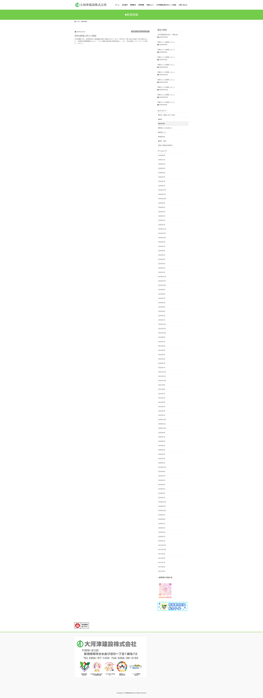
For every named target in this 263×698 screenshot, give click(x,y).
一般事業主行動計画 (164, 577)
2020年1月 (161, 463)
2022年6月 (161, 346)
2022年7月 (161, 341)
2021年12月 (162, 372)
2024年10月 (162, 237)
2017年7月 (161, 562)
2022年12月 (162, 324)
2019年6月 (161, 480)
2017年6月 (161, 567)
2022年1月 (161, 367)
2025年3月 (161, 216)
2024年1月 (161, 272)
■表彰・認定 (162, 141)
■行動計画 (161, 136)
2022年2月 (161, 363)
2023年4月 (161, 311)
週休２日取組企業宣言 (165, 145)
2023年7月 (161, 298)
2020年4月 (161, 450)
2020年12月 (162, 419)
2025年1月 (161, 224)
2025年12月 (162, 190)
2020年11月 (162, 424)
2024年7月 (161, 246)
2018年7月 (161, 523)
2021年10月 (162, 380)
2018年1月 (161, 541)
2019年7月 (161, 476)
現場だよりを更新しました (166, 42)
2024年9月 (161, 242)
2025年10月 (162, 198)
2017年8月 (161, 558)
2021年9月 (161, 385)
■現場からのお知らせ (165, 128)
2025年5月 (161, 207)
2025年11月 (162, 194)
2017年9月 (161, 554)
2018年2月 (161, 536)
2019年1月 (161, 497)
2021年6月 (161, 398)
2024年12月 (162, 229)
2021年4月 (161, 406)
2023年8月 (161, 294)
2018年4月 (161, 528)
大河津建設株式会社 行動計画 (167, 34)
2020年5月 (161, 445)
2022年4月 (161, 354)
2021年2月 (161, 415)
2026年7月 (161, 160)
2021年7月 (161, 393)
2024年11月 (162, 233)
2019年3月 (161, 493)
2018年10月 (162, 510)
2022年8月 (161, 337)
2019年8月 (161, 471)
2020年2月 (161, 458)
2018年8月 (161, 519)
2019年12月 (162, 467)
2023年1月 (161, 320)
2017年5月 (161, 571)
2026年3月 (161, 177)
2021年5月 (161, 402)
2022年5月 (161, 350)
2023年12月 (162, 276)
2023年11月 (162, 281)
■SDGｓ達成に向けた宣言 (140, 31)
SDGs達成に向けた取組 (85, 36)
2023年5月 (161, 307)
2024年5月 (161, 255)
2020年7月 (161, 437)
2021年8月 (161, 389)
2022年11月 (162, 328)
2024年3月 (161, 263)
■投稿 (160, 119)
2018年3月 (161, 532)
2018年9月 (161, 515)
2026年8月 (161, 155)
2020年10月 (162, 428)
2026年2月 (161, 181)
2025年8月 (161, 203)
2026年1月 (161, 185)
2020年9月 (161, 432)
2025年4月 (161, 211)
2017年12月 (162, 545)
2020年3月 (161, 454)
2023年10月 (162, 285)
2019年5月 (161, 484)
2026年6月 (161, 164)
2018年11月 (162, 506)
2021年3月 (161, 411)
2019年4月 (161, 489)
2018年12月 (162, 502)
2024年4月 (161, 259)
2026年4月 (161, 172)
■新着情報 (161, 123)
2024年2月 (161, 268)
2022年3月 (161, 359)
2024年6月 (161, 250)
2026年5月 (161, 168)
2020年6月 (161, 441)
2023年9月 (161, 289)
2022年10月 (162, 333)
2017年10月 (162, 549)
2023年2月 (161, 315)
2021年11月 (162, 376)
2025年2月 (161, 220)
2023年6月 (161, 302)
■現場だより (162, 132)
